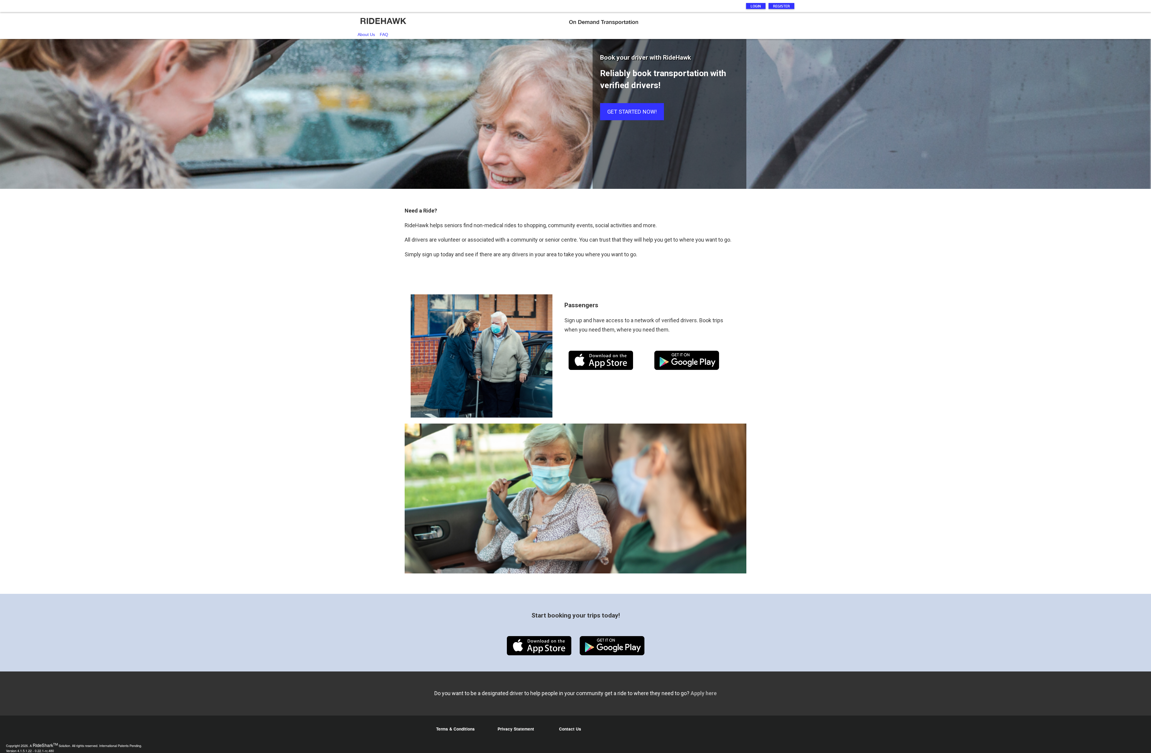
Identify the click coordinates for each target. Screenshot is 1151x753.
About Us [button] (366, 34)
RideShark (45, 745)
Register (781, 6)
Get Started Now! (632, 112)
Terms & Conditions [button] (455, 729)
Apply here (704, 693)
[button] (575, 21)
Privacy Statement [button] (516, 729)
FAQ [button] (384, 34)
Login (756, 6)
